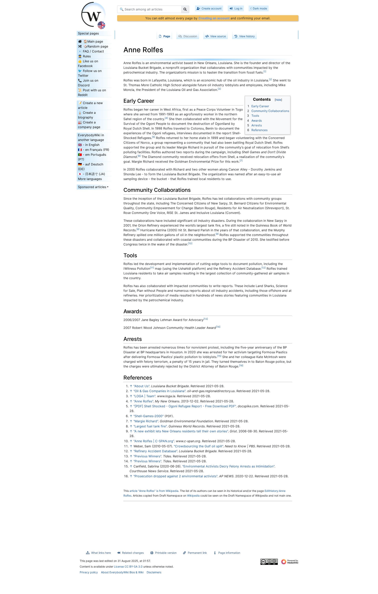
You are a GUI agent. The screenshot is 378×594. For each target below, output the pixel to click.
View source (218, 36)
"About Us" (141, 386)
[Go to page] (185, 9)
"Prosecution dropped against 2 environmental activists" (175, 476)
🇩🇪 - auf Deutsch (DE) (90, 166)
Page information (229, 552)
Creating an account (214, 18)
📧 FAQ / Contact (91, 51)
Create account (211, 8)
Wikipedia (193, 495)
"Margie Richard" (145, 421)
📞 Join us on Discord (88, 82)
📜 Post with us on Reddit (92, 92)
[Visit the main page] (94, 14)
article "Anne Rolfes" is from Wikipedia (154, 490)
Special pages (88, 33)
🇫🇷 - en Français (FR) (93, 150)
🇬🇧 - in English (88, 145)
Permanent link (197, 552)
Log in (238, 8)
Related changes (133, 552)
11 (152, 267)
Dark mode (260, 8)
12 (263, 267)
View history (247, 36)
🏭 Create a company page (89, 124)
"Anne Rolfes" (143, 401)
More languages (90, 179)
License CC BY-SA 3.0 (128, 566)
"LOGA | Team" (144, 396)
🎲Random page (95, 46)
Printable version (166, 552)
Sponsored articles (92, 187)
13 (206, 318)
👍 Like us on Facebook (88, 63)
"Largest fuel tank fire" (150, 426)
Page (166, 36)
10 (190, 243)
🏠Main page (93, 41)
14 (218, 326)
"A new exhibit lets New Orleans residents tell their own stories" (180, 431)
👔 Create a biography (87, 115)
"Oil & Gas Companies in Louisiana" (159, 391)
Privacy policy (89, 572)
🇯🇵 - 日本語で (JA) (91, 174)
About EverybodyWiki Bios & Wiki (122, 572)
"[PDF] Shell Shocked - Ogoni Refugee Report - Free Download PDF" (184, 406)
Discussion (190, 36)
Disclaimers (154, 572)
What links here (101, 552)
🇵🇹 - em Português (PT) (92, 157)
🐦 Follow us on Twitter (90, 73)
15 (219, 355)
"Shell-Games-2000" (148, 416)
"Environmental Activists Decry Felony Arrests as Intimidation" (228, 466)
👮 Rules (84, 56)
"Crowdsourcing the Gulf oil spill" (198, 446)
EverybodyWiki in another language (91, 137)
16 (241, 365)
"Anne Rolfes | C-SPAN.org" (153, 441)
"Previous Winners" (147, 456)
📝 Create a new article (90, 105)
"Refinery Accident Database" (155, 451)
